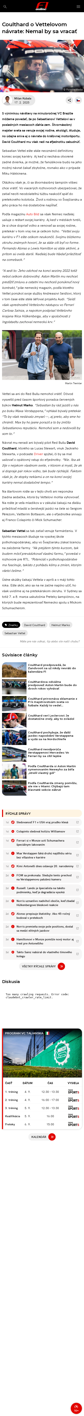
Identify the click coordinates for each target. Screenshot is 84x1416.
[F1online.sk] (42, 6)
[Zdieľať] (69, 100)
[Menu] (78, 7)
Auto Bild (32, 214)
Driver (38, 453)
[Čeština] (78, 100)
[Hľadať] (5, 6)
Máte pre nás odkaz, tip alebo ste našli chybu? (50, 641)
